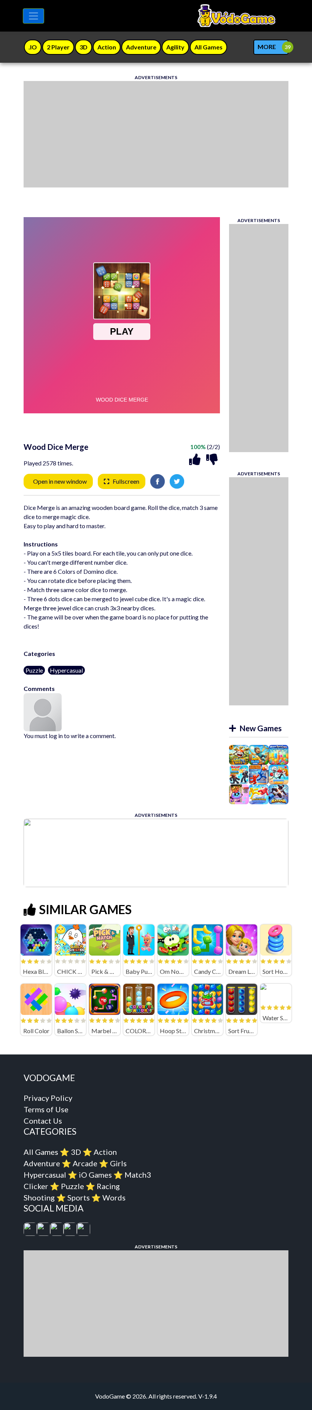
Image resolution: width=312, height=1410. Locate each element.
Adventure (42, 1163)
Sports (78, 1197)
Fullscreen (126, 481)
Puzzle (34, 670)
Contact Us (43, 1120)
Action (105, 1151)
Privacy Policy (48, 1097)
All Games (41, 1151)
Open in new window (60, 481)
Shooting (39, 1197)
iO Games (95, 1174)
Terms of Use (46, 1109)
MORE (267, 46)
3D (76, 1151)
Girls (118, 1163)
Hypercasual (66, 670)
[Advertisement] (156, 134)
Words (114, 1197)
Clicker (36, 1186)
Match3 (137, 1174)
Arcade (85, 1163)
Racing (108, 1186)
